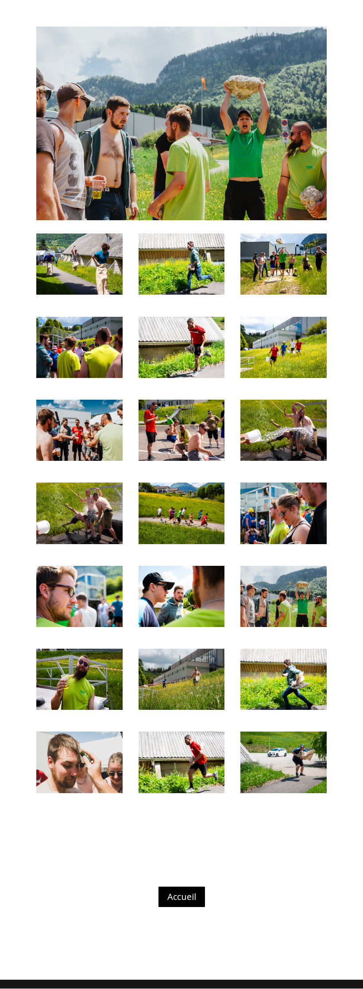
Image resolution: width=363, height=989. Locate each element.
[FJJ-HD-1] (79, 294)
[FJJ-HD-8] (79, 544)
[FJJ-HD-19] (182, 378)
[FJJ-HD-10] (283, 544)
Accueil (181, 897)
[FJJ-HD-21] (283, 793)
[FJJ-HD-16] (79, 793)
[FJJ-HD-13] (283, 627)
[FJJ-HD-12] (182, 627)
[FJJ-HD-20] (182, 793)
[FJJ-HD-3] (79, 378)
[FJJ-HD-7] (283, 460)
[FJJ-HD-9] (182, 544)
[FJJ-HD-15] (182, 709)
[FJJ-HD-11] (79, 627)
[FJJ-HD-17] (182, 294)
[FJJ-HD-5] (79, 460)
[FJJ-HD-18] (283, 709)
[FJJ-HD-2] (283, 294)
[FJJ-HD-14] (79, 709)
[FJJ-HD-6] (182, 460)
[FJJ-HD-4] (283, 378)
